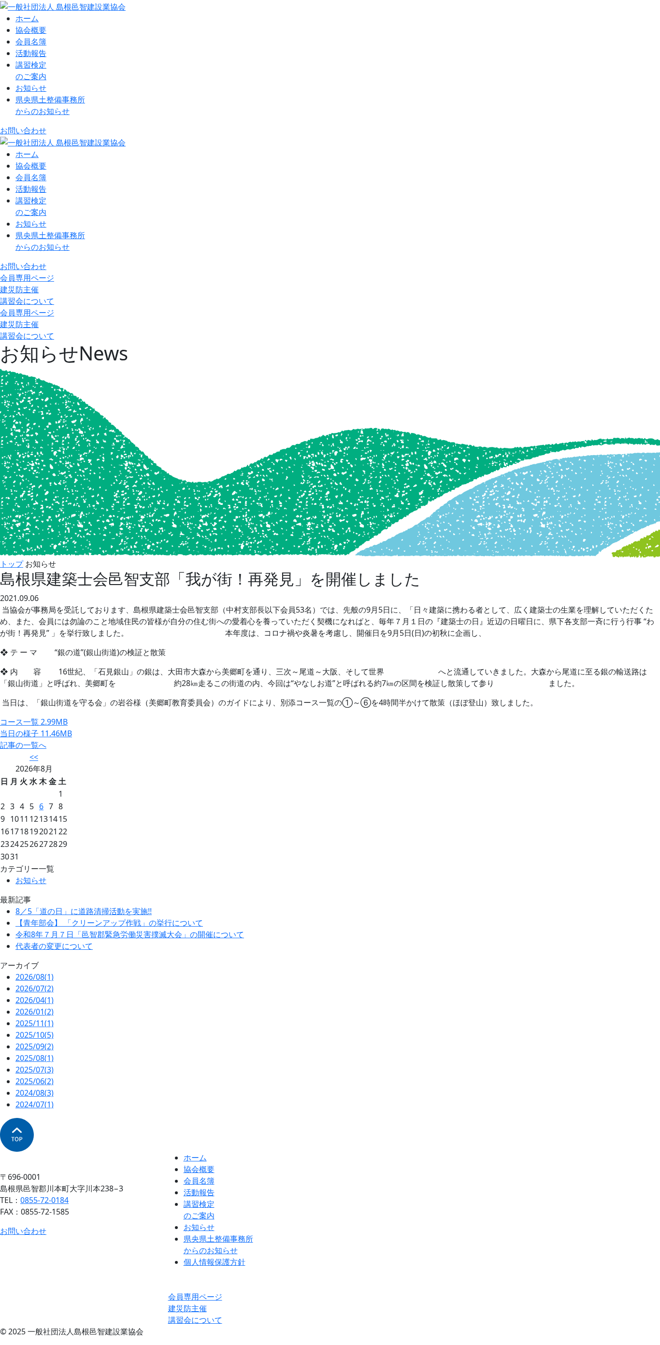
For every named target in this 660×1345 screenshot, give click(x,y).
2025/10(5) (34, 1035)
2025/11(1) (34, 1023)
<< (33, 757)
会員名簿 (30, 41)
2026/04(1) (34, 1000)
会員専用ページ (27, 277)
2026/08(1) (34, 977)
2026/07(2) (34, 988)
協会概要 (30, 30)
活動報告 (30, 53)
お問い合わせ (23, 130)
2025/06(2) (34, 1081)
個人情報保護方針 (214, 1262)
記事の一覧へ (23, 745)
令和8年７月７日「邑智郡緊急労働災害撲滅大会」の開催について (129, 934)
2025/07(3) (34, 1069)
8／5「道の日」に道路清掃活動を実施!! (83, 911)
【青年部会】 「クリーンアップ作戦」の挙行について (109, 922)
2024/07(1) (34, 1104)
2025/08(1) (34, 1058)
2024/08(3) (34, 1092)
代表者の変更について (54, 946)
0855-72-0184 (44, 1200)
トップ (11, 563)
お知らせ (30, 88)
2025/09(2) (34, 1046)
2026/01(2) (34, 1011)
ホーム (27, 18)
